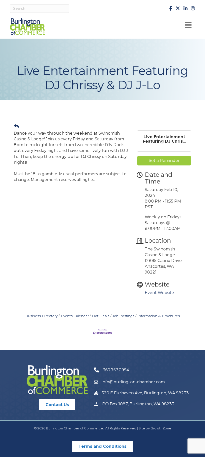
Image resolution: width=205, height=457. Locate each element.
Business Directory (41, 316)
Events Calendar (75, 316)
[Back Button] (16, 126)
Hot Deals (100, 316)
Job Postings (123, 316)
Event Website (159, 292)
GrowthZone (160, 428)
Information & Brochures (159, 316)
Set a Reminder (164, 160)
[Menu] (188, 25)
